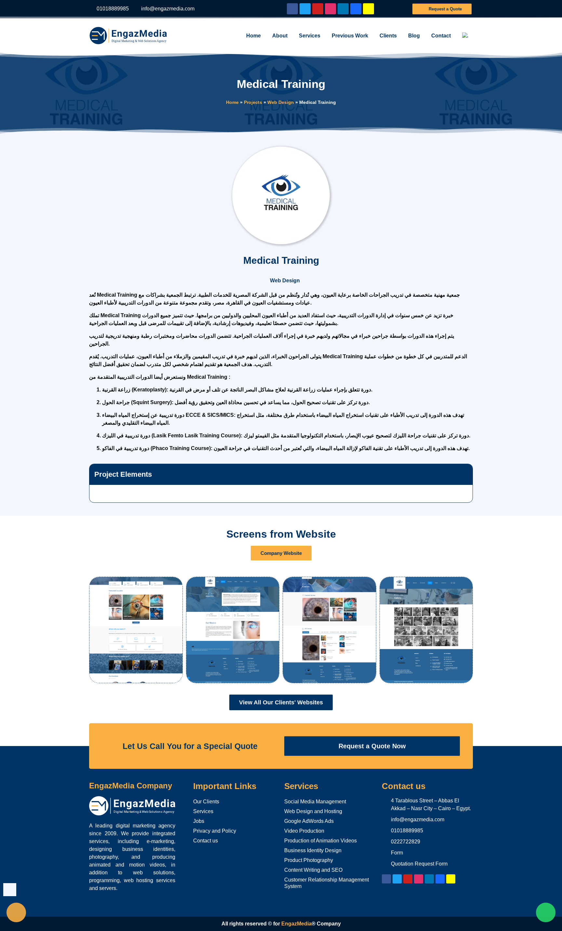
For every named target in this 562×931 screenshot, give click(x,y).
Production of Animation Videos (320, 840)
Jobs (198, 821)
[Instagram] (330, 8)
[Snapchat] (368, 8)
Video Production (304, 831)
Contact (441, 35)
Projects (253, 102)
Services (309, 35)
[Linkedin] (343, 8)
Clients (388, 35)
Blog (414, 35)
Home (253, 35)
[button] (465, 474)
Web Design (280, 102)
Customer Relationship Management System (326, 883)
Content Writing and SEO (313, 870)
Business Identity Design (312, 850)
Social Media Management (315, 801)
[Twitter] (305, 8)
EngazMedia (296, 923)
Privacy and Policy (214, 831)
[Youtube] (317, 8)
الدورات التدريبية (135, 377)
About (280, 35)
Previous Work (350, 35)
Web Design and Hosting (313, 811)
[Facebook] (292, 8)
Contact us (205, 840)
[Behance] (355, 8)
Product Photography (308, 860)
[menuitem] (465, 35)
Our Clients (206, 801)
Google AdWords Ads (309, 821)
